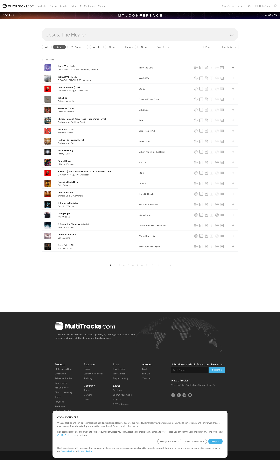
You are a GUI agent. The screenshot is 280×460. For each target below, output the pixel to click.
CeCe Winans (77, 195)
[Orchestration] (212, 68)
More (101, 6)
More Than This (147, 235)
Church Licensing (63, 392)
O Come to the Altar (68, 202)
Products (41, 6)
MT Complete (62, 387)
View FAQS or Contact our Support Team (192, 385)
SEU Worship (85, 80)
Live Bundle (60, 373)
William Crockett (65, 132)
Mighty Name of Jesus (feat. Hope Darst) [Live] (82, 118)
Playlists (117, 399)
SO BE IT (143, 88)
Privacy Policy (85, 451)
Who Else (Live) (66, 108)
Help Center (265, 6)
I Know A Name (66, 192)
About (87, 390)
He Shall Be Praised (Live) (71, 139)
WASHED (144, 78)
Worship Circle (64, 248)
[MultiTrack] (196, 68)
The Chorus (145, 141)
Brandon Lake (81, 90)
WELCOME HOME (67, 76)
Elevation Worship (66, 90)
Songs (53, 6)
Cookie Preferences (66, 435)
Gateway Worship (66, 101)
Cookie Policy (67, 451)
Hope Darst (79, 122)
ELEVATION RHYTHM (68, 80)
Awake (142, 162)
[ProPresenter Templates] (222, 68)
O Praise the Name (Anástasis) (73, 223)
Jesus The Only (65, 150)
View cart (147, 378)
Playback (59, 401)
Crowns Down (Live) (149, 99)
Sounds (63, 6)
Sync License (61, 382)
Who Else (62, 97)
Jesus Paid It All (66, 129)
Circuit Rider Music (78, 69)
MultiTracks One (63, 368)
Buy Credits (119, 368)
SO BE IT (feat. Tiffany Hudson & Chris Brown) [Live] (85, 171)
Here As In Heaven (148, 204)
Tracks (58, 396)
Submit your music (122, 394)
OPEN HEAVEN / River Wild (153, 225)
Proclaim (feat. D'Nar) (69, 181)
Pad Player (60, 406)
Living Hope (64, 213)
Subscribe (217, 369)
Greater (143, 183)
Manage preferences (169, 441)
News (87, 399)
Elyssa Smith (92, 69)
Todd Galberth (64, 185)
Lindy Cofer (63, 69)
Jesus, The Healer (67, 66)
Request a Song (120, 378)
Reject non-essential (194, 441)
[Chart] (206, 68)
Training (88, 378)
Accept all (215, 441)
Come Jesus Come (67, 234)
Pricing (74, 6)
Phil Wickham (64, 216)
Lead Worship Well (93, 373)
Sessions (117, 390)
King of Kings (64, 160)
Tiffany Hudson (65, 153)
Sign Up (226, 6)
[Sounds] (217, 68)
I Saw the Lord (146, 67)
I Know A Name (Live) (69, 87)
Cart (250, 6)
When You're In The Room (152, 151)
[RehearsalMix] (201, 68)
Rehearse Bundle (63, 378)
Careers (88, 394)
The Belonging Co (66, 122)
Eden (141, 120)
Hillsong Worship (66, 164)
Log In (239, 6)
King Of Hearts (146, 193)
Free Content (119, 373)
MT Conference (88, 6)
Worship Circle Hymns (150, 246)
